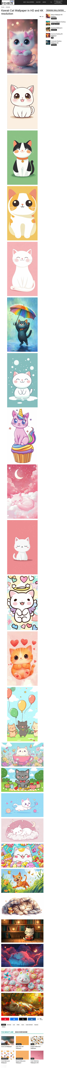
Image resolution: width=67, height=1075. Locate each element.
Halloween (5, 1058)
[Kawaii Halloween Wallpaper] (22, 1055)
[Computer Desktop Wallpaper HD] (48, 42)
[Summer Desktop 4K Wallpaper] (48, 35)
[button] (57, 2)
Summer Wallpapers (56, 28)
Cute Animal (29, 1024)
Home (2, 7)
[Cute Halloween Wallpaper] (7, 1055)
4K (52, 37)
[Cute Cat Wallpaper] (7, 1040)
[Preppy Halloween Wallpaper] (37, 1040)
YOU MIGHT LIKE (7, 1032)
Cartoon (18, 1044)
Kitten (3, 1027)
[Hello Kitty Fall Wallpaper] (22, 1040)
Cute (22, 1024)
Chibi (18, 1024)
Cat (14, 1024)
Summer (54, 30)
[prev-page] (2, 1066)
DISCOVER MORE (21, 1032)
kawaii (36, 1024)
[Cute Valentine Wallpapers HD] (37, 1055)
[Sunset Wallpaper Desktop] (48, 23)
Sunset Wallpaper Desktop (58, 22)
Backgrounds (55, 24)
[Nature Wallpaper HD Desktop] (48, 16)
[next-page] (5, 1066)
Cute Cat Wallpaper (6, 1046)
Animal (9, 1024)
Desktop (54, 18)
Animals (4, 1044)
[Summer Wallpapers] (48, 29)
